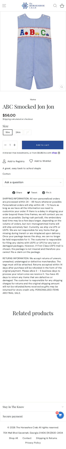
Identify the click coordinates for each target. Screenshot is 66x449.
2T (27, 132)
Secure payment (13, 416)
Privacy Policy (33, 442)
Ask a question (14, 182)
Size (5, 126)
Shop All (13, 438)
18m (8, 132)
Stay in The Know (13, 407)
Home (33, 99)
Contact (27, 438)
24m (18, 132)
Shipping (7, 119)
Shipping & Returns (46, 438)
